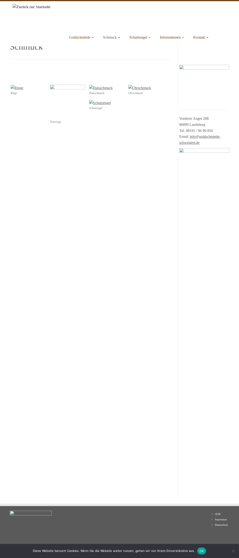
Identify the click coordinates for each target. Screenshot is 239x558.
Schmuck (110, 37)
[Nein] (233, 551)
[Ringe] (17, 88)
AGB (217, 514)
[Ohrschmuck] (139, 88)
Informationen (171, 37)
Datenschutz (221, 524)
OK (202, 551)
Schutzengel (138, 37)
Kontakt (199, 37)
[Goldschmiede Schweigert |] (30, 7)
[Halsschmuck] (101, 88)
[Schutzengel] (100, 103)
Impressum (221, 519)
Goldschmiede (80, 37)
